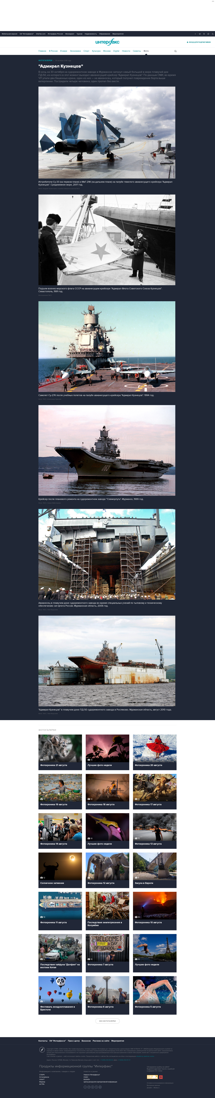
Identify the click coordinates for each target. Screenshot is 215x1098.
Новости (126, 51)
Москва (107, 51)
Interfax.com (40, 34)
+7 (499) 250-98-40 (106, 1060)
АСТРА (41, 1084)
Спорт (86, 51)
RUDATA (87, 1079)
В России (53, 51)
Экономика (75, 51)
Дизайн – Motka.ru (153, 1088)
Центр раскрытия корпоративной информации (100, 1082)
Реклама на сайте (101, 1041)
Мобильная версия (9, 34)
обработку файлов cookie (145, 1056)
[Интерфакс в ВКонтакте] (92, 1087)
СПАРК (42, 1075)
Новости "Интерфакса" (92, 1075)
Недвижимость (91, 34)
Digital (116, 51)
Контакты (42, 1041)
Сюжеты (137, 51)
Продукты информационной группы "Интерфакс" (75, 1066)
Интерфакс (107, 42)
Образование (104, 34)
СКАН (86, 1077)
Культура (96, 51)
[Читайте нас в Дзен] (85, 1087)
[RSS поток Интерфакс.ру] (96, 1087)
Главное (42, 51)
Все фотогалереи (107, 1021)
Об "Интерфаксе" (27, 34)
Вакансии (86, 1041)
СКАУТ (41, 1079)
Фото (146, 51)
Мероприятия (118, 34)
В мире (63, 51)
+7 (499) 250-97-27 (124, 1060)
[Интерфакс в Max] (100, 1087)
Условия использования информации (160, 1083)
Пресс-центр (74, 1041)
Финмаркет (69, 34)
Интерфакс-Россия (55, 34)
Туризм (79, 34)
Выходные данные (153, 1085)
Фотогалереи (45, 60)
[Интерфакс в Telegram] (89, 1087)
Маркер (42, 1082)
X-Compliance (44, 1077)
